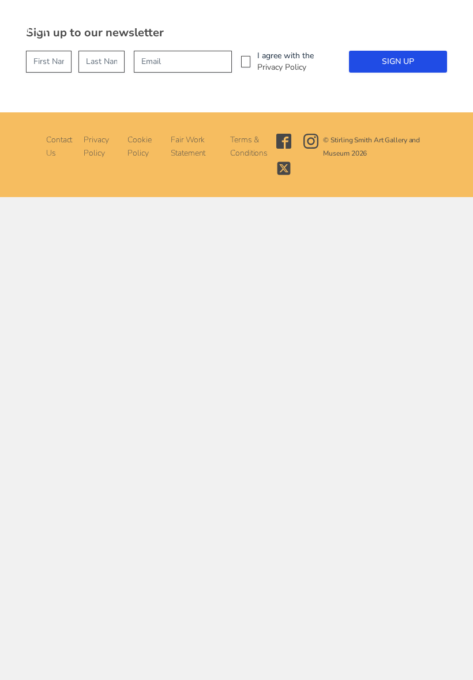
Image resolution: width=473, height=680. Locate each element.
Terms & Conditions (249, 146)
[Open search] (238, 23)
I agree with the (285, 61)
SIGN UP (398, 61)
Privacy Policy (281, 67)
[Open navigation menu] (211, 23)
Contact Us (59, 146)
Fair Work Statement (188, 146)
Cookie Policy (139, 146)
